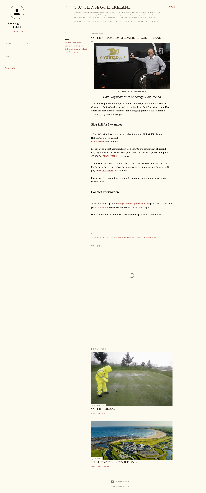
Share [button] (67, 33)
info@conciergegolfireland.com (133, 203)
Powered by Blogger (122, 482)
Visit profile (16, 31)
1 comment (101, 413)
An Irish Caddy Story (73, 43)
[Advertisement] (132, 325)
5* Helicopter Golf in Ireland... (114, 462)
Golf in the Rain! (104, 409)
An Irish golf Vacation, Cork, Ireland (93, 22)
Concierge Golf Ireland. (74, 46)
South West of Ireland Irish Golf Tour (133, 22)
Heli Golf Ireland (71, 52)
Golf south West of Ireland (76, 49)
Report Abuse (11, 68)
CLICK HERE (106, 170)
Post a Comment (103, 466)
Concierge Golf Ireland (102, 7)
